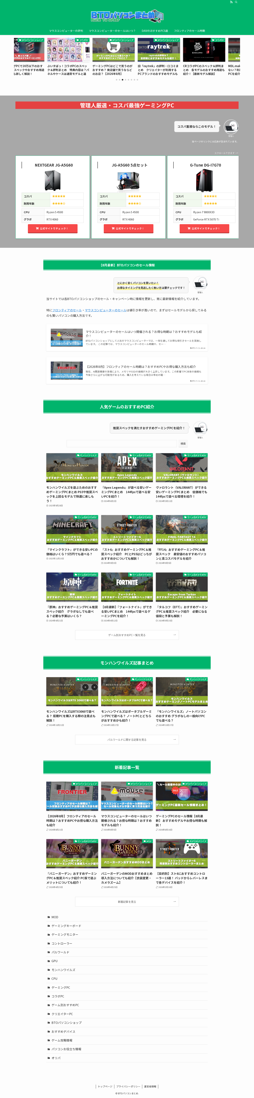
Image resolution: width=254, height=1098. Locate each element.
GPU (55, 961)
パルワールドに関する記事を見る (127, 739)
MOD (55, 917)
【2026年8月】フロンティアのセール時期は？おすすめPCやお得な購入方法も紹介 (141, 367)
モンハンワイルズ (63, 970)
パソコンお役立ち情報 (66, 1049)
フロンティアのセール (67, 310)
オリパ (56, 1058)
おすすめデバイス (63, 1031)
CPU (54, 978)
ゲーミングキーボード (66, 925)
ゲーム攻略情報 (62, 1040)
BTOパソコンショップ (67, 1022)
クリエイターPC (62, 1014)
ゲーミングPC (61, 987)
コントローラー (62, 943)
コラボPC (58, 996)
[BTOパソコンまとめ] (127, 16)
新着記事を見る (127, 902)
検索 (183, 443)
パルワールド (60, 952)
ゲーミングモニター (65, 934)
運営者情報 (150, 1086)
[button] (116, 79)
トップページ (105, 1086)
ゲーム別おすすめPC (65, 1005)
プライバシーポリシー (128, 1086)
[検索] (236, 2)
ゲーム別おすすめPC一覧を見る (127, 635)
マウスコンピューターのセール (105, 310)
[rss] (231, 2)
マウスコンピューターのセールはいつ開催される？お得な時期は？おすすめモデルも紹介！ (144, 334)
